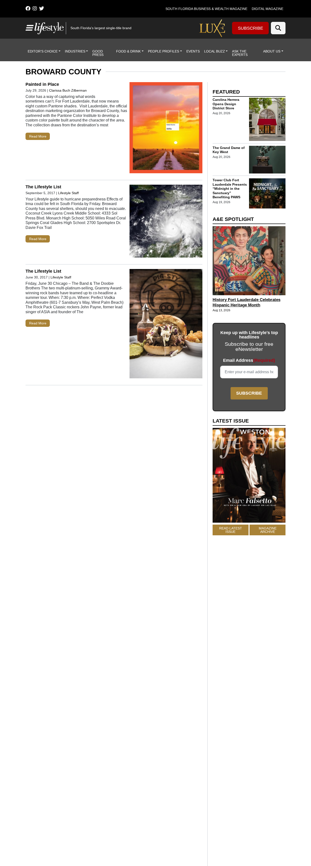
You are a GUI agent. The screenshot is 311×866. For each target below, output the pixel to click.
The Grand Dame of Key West (229, 150)
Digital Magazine (267, 8)
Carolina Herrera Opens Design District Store (226, 104)
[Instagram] (35, 8)
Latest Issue (231, 421)
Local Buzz (214, 51)
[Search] (278, 28)
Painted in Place (42, 84)
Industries (75, 51)
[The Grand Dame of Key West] (267, 159)
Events (193, 51)
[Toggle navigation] (29, 28)
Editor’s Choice (43, 51)
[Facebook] (28, 8)
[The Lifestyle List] (166, 222)
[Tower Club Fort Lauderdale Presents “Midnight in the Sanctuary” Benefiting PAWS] (267, 193)
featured (226, 92)
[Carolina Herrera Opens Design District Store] (267, 119)
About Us (271, 51)
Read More (37, 136)
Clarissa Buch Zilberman (68, 90)
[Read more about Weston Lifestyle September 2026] (249, 476)
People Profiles (163, 51)
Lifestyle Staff (68, 193)
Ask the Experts (240, 53)
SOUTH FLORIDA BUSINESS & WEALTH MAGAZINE (206, 8)
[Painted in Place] (166, 128)
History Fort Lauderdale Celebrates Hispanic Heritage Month (246, 302)
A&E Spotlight (233, 219)
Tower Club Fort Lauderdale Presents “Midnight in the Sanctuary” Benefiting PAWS (230, 188)
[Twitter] (41, 8)
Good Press (98, 53)
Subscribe (250, 28)
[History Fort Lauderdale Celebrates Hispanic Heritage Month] (249, 260)
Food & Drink (128, 51)
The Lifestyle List (43, 186)
